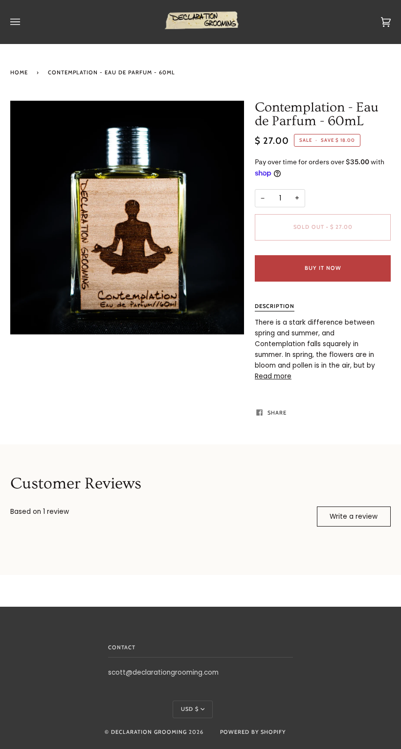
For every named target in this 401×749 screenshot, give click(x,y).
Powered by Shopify (253, 731)
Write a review (354, 516)
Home (19, 72)
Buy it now (323, 267)
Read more (273, 376)
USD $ (190, 708)
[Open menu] (25, 22)
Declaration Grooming (149, 731)
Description (274, 306)
